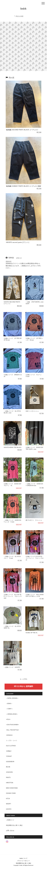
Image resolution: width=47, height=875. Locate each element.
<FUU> (8, 719)
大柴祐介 (9, 751)
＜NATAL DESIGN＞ (12, 698)
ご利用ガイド (10, 820)
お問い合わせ (10, 830)
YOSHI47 (9, 756)
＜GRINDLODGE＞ (12, 714)
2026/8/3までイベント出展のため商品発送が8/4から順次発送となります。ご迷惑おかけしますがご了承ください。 (23, 266)
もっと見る (23, 679)
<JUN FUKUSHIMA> (12, 724)
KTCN (8, 798)
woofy (8, 803)
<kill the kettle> (12, 730)
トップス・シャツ (11, 740)
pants (8, 777)
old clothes (11, 745)
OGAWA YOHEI (11, 793)
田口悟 (8, 767)
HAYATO (8, 809)
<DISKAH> (9, 735)
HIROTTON (9, 782)
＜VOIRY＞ (9, 708)
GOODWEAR (10, 761)
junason (9, 772)
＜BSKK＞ (9, 703)
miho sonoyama (12, 788)
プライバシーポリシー (23, 860)
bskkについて (23, 858)
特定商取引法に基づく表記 (14, 825)
